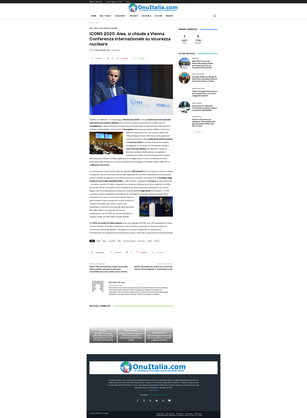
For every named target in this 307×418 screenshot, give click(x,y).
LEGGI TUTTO (153, 390)
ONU (97, 23)
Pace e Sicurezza (102, 28)
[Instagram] (150, 400)
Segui (198, 35)
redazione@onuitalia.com (157, 395)
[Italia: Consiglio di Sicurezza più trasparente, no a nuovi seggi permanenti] (159, 326)
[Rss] (163, 400)
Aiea (104, 241)
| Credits (106, 413)
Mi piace (185, 35)
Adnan (98, 241)
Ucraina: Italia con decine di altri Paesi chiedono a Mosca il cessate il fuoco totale (131, 336)
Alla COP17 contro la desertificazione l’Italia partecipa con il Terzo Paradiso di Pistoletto (103, 336)
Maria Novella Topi (102, 50)
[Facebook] (137, 400)
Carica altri (197, 132)
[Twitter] (144, 400)
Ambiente (102, 330)
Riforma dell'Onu (159, 332)
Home (91, 23)
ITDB (119, 241)
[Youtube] (156, 400)
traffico (150, 241)
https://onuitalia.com (115, 285)
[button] (215, 16)
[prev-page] (90, 346)
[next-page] (94, 346)
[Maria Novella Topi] (91, 50)
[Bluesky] (169, 400)
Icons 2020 (111, 241)
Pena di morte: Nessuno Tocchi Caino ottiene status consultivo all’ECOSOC (204, 108)
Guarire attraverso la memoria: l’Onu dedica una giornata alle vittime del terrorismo (203, 122)
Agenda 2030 (196, 116)
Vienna (114, 28)
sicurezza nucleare (129, 241)
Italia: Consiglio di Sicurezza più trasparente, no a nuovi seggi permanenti (159, 338)
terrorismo (141, 241)
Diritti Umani (196, 103)
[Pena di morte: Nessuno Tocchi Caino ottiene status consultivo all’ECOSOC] (184, 107)
